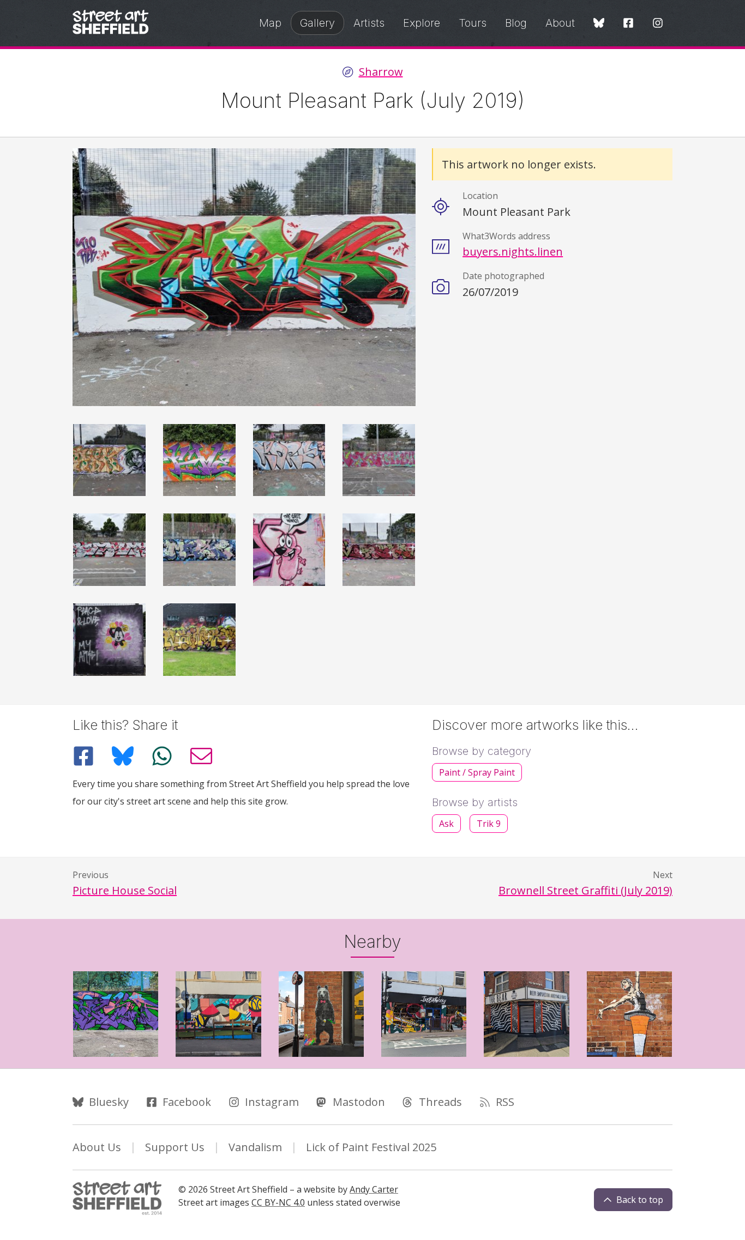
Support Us (175, 1147)
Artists (368, 22)
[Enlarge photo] (109, 460)
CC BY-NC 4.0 (278, 1202)
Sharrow (381, 71)
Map (270, 22)
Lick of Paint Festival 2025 (371, 1147)
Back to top (639, 1200)
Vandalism (255, 1147)
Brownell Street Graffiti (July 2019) (585, 890)
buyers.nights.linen (512, 251)
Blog (516, 22)
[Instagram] (657, 24)
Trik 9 (489, 824)
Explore (421, 22)
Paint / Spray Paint (477, 772)
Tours (472, 22)
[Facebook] (628, 24)
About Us (97, 1147)
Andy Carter (374, 1189)
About (560, 22)
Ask (446, 824)
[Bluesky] (599, 24)
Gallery (317, 22)
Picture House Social (125, 890)
